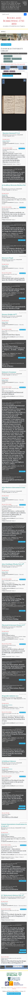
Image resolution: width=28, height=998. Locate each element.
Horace (3, 330)
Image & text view (20, 71)
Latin (8, 353)
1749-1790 (9, 876)
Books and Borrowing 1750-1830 (14, 21)
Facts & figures (8, 61)
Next (25, 66)
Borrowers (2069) (16, 58)
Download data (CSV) (23, 53)
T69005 (7, 469)
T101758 (7, 804)
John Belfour (5, 777)
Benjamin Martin (6, 149)
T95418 (7, 296)
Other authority (21, 240)
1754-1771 (10, 673)
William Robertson (5, 910)
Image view (12, 71)
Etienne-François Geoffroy (8, 208)
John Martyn (4, 274)
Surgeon (17, 708)
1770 (9, 294)
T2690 (6, 741)
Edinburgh (18, 671)
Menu (3, 31)
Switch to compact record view (6, 53)
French (8, 233)
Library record (21, 148)
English (8, 292)
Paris (17, 233)
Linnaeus (3, 846)
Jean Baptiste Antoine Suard (13, 507)
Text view (6, 71)
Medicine (7, 211)
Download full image (8, 75)
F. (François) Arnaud (6, 505)
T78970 (6, 948)
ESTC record (21, 298)
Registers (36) (17, 56)
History (7, 778)
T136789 (7, 678)
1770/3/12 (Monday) (11, 188)
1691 (9, 354)
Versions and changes (14, 993)
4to (15, 354)
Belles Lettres (8, 276)
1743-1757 (10, 234)
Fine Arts (8, 730)
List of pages (14, 66)
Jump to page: (12, 69)
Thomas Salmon (5, 388)
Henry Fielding (5, 580)
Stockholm (17, 875)
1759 (8, 943)
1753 (9, 739)
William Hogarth (5, 713)
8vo (15, 294)
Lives (13, 583)
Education (17, 143)
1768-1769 (10, 538)
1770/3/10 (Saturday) (12, 134)
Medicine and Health (10, 708)
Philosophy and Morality (19, 730)
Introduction (8, 56)
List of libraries (6, 44)
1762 (9, 604)
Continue (25, 2)
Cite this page (15, 53)
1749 (9, 467)
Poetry (6, 333)
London (18, 292)
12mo (17, 234)
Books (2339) (7, 58)
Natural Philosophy (10, 152)
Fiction (6, 583)
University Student (22, 841)
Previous (3, 68)
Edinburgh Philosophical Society (9, 645)
